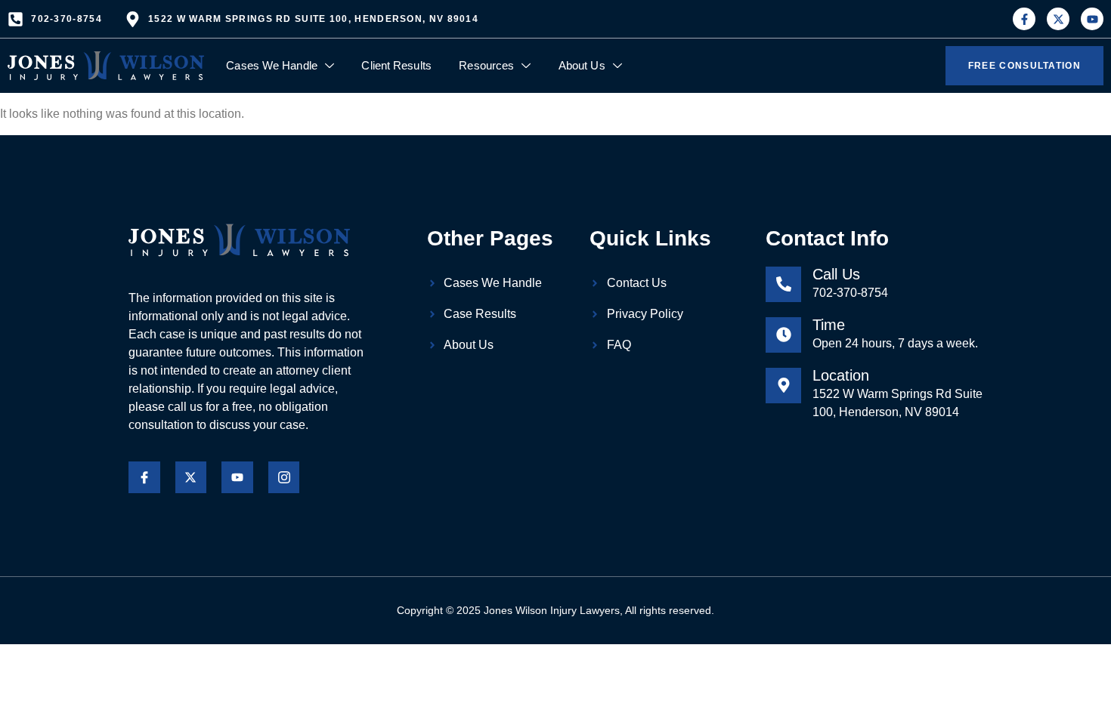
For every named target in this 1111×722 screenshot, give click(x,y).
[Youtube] (1092, 19)
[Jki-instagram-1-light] (284, 477)
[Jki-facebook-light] (144, 477)
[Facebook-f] (1024, 19)
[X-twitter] (1058, 19)
